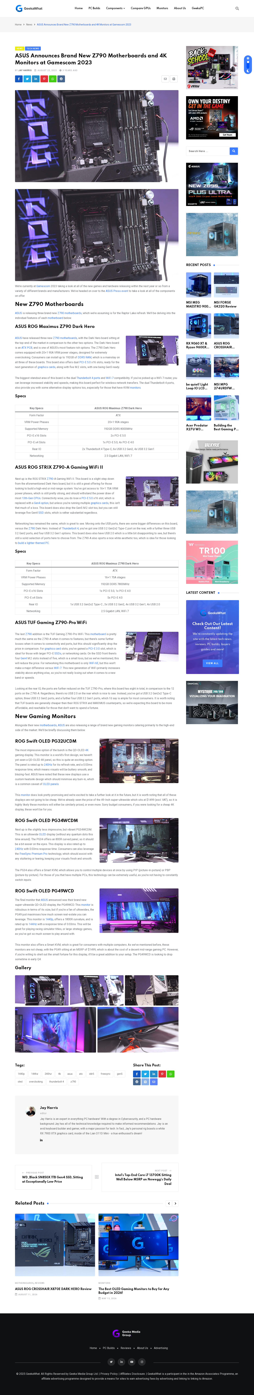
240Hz (48, 764)
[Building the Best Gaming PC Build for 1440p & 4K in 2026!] (226, 407)
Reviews (40, 1283)
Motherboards (24, 1283)
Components (114, 8)
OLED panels (51, 784)
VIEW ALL (212, 663)
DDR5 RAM (84, 357)
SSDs (57, 653)
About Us (180, 8)
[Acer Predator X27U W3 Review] (198, 407)
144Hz (33, 924)
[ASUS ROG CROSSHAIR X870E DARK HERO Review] (226, 325)
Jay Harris (25, 70)
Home (79, 8)
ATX (81, 1073)
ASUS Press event (117, 291)
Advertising (161, 1348)
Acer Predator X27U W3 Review (197, 429)
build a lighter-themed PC (33, 543)
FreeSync (105, 1073)
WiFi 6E (93, 663)
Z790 (50, 478)
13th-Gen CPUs (31, 498)
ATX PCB (26, 347)
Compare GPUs (141, 8)
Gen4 (24, 658)
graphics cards (46, 367)
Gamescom (43, 286)
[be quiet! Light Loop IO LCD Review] (198, 366)
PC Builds (94, 8)
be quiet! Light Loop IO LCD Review (197, 388)
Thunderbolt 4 (70, 528)
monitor (25, 795)
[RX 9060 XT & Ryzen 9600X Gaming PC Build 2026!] (198, 325)
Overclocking (36, 1081)
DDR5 (91, 1073)
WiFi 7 (110, 378)
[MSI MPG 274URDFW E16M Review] (226, 366)
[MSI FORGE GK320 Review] (226, 284)
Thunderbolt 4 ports (88, 378)
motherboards (48, 725)
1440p (49, 919)
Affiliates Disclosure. (132, 1373)
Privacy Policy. (109, 1373)
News (29, 24)
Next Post (161, 1170)
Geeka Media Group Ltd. (83, 1373)
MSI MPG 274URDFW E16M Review (224, 388)
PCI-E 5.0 (85, 362)
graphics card (53, 648)
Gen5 (120, 1073)
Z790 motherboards (70, 313)
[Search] (237, 8)
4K (86, 750)
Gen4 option (41, 503)
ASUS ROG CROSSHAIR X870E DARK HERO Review (53, 1289)
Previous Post (35, 1173)
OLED (42, 834)
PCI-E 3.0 (94, 648)
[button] (169, 1203)
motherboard (55, 318)
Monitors (162, 8)
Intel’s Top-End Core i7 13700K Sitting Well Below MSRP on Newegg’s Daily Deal (143, 1180)
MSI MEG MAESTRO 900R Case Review (198, 306)
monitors (135, 387)
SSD (41, 512)
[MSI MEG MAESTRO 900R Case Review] (198, 284)
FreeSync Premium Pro (33, 853)
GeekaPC (198, 8)
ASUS (18, 313)
